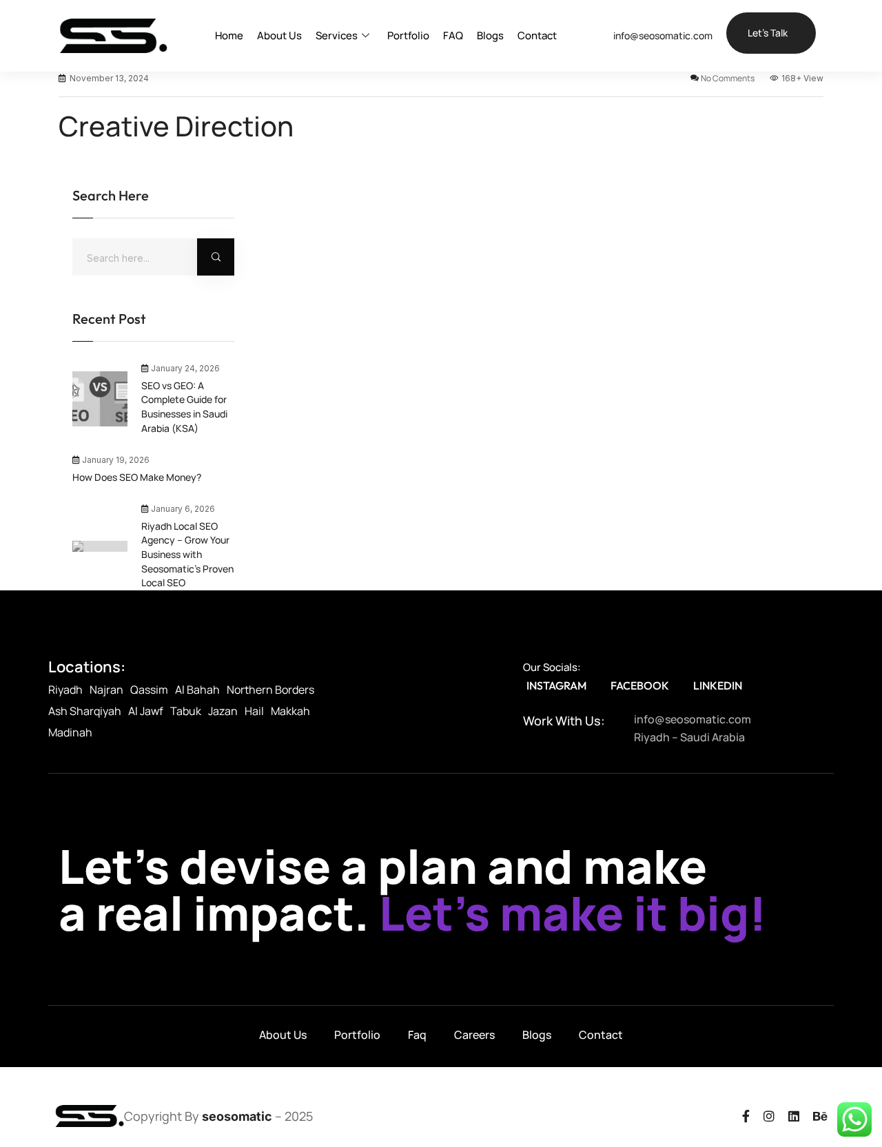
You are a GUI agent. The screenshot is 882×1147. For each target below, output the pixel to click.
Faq (417, 1034)
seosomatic (237, 1116)
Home (229, 35)
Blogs (490, 35)
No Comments (728, 78)
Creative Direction (176, 126)
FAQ (453, 35)
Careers (474, 1034)
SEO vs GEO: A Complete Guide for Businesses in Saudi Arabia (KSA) (184, 407)
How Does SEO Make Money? (136, 477)
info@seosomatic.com (662, 35)
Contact (537, 35)
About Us (279, 35)
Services (337, 35)
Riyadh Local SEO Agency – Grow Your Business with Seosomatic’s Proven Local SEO (187, 554)
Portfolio (408, 35)
